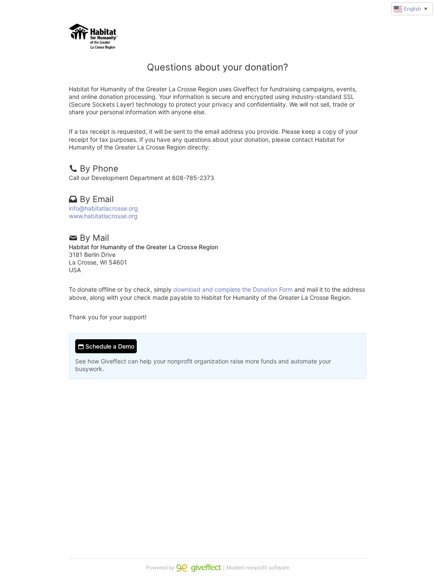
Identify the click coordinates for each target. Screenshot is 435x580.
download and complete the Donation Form (233, 289)
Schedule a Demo (109, 346)
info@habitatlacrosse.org (103, 208)
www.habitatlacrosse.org (103, 216)
